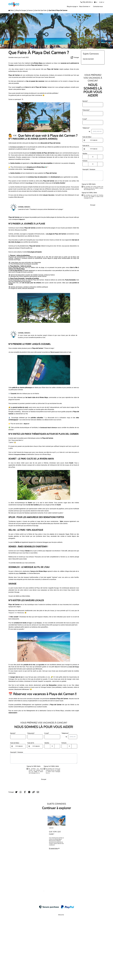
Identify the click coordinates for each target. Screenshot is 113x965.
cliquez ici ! (22, 219)
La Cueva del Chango (73, 666)
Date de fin (30, 743)
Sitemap (26, 953)
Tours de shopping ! (28, 169)
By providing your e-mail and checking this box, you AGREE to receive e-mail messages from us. (53, 771)
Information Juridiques (66, 953)
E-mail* (46, 733)
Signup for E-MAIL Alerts (51, 766)
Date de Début (14, 743)
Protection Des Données (87, 953)
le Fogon (29, 623)
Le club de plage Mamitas (15, 270)
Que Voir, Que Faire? (88, 59)
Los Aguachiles (40, 664)
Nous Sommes (46, 953)
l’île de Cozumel (54, 352)
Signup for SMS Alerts (33, 766)
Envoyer (43, 779)
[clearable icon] (24, 747)
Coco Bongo (29, 183)
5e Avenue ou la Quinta (16, 147)
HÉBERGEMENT (12, 712)
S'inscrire (56, 896)
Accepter (105, 959)
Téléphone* (65, 733)
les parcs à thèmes (20, 454)
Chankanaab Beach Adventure (48, 427)
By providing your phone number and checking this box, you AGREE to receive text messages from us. (36, 771)
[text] (19, 746)
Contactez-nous (98, 6)
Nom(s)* (13, 733)
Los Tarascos (38, 623)
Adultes (46, 743)
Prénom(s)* (31, 733)
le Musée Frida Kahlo (48, 195)
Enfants (64, 743)
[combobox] (65, 736)
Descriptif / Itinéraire (16, 752)
